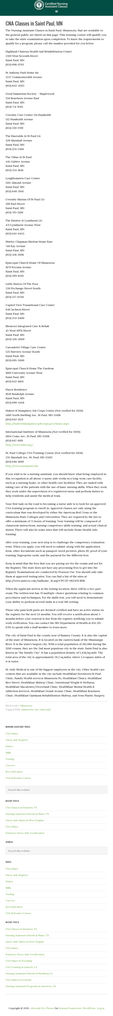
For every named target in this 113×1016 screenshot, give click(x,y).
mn (36, 709)
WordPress (89, 1008)
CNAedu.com (56, 5)
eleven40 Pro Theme (42, 1008)
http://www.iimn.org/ (19, 444)
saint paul (44, 709)
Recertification (14, 771)
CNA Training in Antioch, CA (21, 967)
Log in (100, 1008)
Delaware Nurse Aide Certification (25, 832)
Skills (8, 752)
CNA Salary (12, 733)
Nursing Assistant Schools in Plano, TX (27, 813)
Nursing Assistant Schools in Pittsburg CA (29, 973)
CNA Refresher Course (18, 778)
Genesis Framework (69, 1008)
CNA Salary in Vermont (18, 979)
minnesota (27, 709)
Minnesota (26, 705)
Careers (10, 765)
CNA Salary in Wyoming (19, 960)
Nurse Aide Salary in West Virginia (25, 820)
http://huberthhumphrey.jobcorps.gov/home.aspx (37, 423)
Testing (10, 758)
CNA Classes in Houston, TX (21, 807)
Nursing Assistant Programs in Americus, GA (31, 986)
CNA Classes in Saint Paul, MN (34, 23)
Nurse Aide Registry (17, 739)
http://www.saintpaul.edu (22, 466)
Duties (9, 746)
